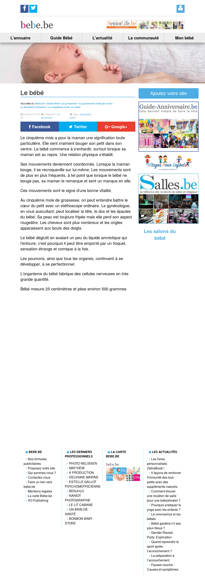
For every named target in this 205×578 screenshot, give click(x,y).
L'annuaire (20, 38)
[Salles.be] (169, 222)
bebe (72, 117)
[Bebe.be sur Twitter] (33, 7)
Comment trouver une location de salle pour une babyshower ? (163, 496)
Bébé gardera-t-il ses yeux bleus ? (164, 525)
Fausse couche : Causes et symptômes (162, 567)
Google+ (119, 126)
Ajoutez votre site (168, 93)
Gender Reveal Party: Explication (160, 534)
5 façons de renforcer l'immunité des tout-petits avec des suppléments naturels (164, 479)
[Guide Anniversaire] (169, 150)
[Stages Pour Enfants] (169, 169)
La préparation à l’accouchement (160, 557)
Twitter (80, 126)
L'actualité (102, 38)
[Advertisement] (169, 306)
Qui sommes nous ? (42, 472)
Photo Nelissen (83, 463)
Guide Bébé (61, 38)
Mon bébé (184, 38)
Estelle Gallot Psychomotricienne (83, 484)
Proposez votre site (41, 468)
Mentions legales (40, 491)
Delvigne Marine (83, 477)
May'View (76, 468)
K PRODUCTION (81, 472)
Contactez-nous (39, 477)
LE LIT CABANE (81, 504)
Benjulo (76, 491)
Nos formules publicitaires (35, 461)
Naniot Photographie (77, 497)
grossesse (85, 114)
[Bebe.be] (36, 27)
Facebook (40, 126)
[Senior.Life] (145, 28)
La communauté (143, 38)
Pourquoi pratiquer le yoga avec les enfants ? (164, 507)
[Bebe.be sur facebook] (24, 7)
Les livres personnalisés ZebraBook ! (157, 463)
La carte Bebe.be (40, 495)
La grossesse (50, 115)
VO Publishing (38, 500)
